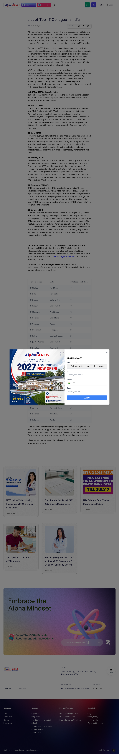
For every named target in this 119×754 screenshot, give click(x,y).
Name (69, 371)
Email (69, 388)
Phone (69, 380)
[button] (69, 383)
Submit (87, 398)
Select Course (72, 362)
